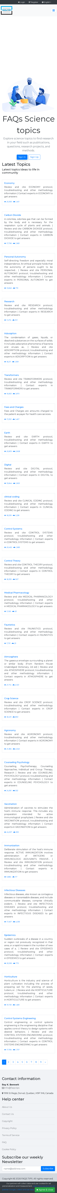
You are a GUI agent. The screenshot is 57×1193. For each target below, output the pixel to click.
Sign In (22, 157)
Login (22, 2)
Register (34, 2)
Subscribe (48, 1168)
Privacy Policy (9, 1128)
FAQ (4, 1142)
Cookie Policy (9, 1149)
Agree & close (46, 1189)
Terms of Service (10, 1135)
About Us (7, 1107)
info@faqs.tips (12, 1088)
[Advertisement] (28, 46)
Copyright (7, 1121)
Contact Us (8, 1114)
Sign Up (34, 157)
